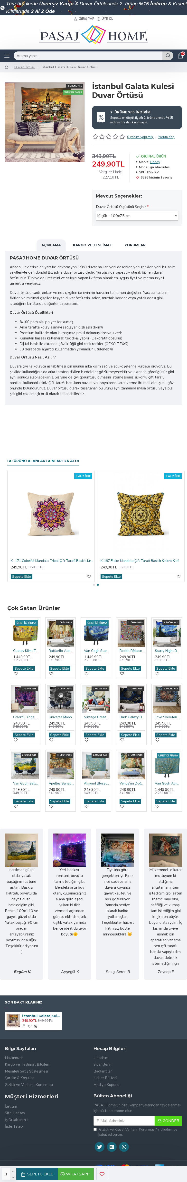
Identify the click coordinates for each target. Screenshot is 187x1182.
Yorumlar (135, 245)
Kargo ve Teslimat (92, 245)
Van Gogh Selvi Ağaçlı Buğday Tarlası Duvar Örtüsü (26, 783)
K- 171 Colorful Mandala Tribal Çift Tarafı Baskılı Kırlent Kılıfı (52, 561)
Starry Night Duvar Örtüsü (168, 651)
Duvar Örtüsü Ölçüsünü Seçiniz (121, 206)
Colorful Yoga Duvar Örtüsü (26, 717)
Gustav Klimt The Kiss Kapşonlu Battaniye (26, 651)
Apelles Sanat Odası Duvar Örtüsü (62, 783)
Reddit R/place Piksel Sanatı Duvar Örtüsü (132, 651)
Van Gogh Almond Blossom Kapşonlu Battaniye (168, 783)
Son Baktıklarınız (23, 1002)
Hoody (155, 162)
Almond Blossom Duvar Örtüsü (97, 783)
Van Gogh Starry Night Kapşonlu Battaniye (97, 651)
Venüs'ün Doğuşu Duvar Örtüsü (132, 783)
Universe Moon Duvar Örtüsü (62, 717)
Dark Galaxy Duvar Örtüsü (132, 717)
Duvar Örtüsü (24, 67)
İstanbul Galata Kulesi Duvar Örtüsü (41, 1016)
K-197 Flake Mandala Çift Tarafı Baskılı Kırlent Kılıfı (140, 561)
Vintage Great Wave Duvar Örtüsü (97, 717)
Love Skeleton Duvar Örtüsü (168, 717)
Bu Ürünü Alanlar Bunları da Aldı (43, 461)
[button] (94, 585)
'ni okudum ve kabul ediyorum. (137, 1132)
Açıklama (51, 245)
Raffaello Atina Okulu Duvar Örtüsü (62, 651)
